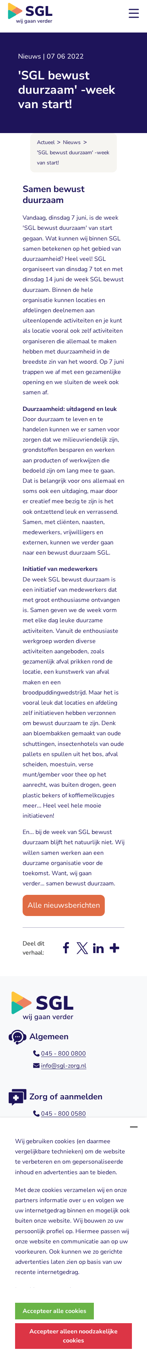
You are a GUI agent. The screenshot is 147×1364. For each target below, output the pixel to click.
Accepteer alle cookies (54, 1311)
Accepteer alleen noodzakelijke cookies (73, 1336)
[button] (134, 13)
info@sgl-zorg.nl (63, 1066)
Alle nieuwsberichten (64, 905)
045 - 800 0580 (63, 1114)
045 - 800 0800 (63, 1053)
